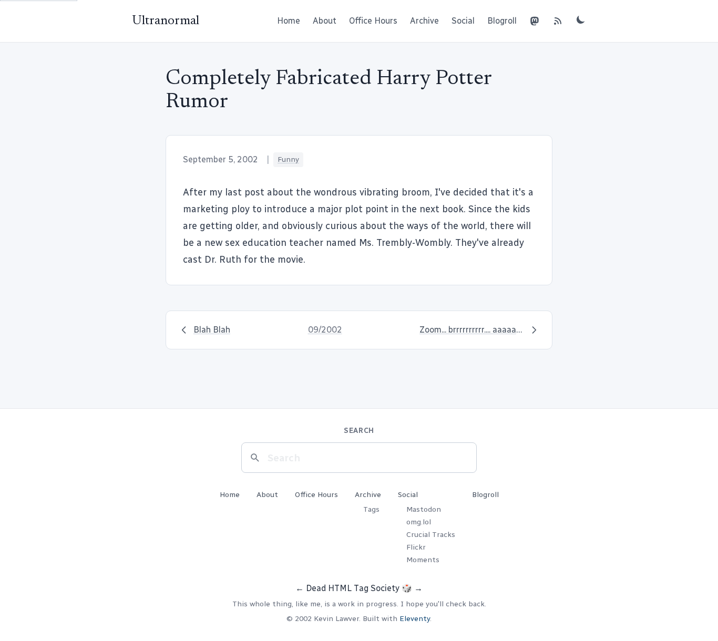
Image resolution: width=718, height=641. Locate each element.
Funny (288, 159)
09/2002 (325, 330)
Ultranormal (165, 21)
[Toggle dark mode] (581, 19)
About (324, 21)
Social (463, 21)
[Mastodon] (534, 21)
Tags (371, 509)
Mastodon (423, 509)
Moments (422, 559)
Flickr (416, 547)
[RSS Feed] (557, 21)
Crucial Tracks (430, 534)
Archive (424, 21)
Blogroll (502, 21)
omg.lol (418, 522)
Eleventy (414, 618)
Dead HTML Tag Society (352, 588)
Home (288, 21)
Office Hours (373, 21)
